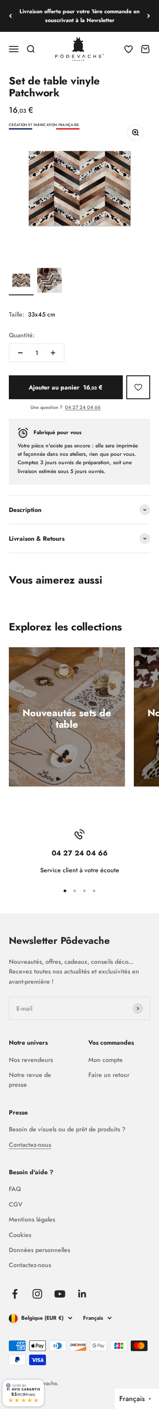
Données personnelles (39, 1249)
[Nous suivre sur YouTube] (60, 1294)
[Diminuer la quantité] (20, 353)
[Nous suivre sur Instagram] (37, 1294)
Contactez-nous (30, 1144)
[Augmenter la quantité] (53, 353)
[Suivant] (148, 16)
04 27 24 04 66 (83, 407)
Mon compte (105, 1059)
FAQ (15, 1188)
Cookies (20, 1234)
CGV (16, 1204)
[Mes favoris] (138, 387)
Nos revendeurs (31, 1059)
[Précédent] (10, 16)
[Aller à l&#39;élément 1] (21, 281)
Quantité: (21, 335)
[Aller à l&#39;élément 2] (49, 281)
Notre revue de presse (30, 1079)
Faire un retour (108, 1074)
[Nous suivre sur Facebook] (15, 1294)
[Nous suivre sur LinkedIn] (82, 1294)
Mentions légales (32, 1219)
